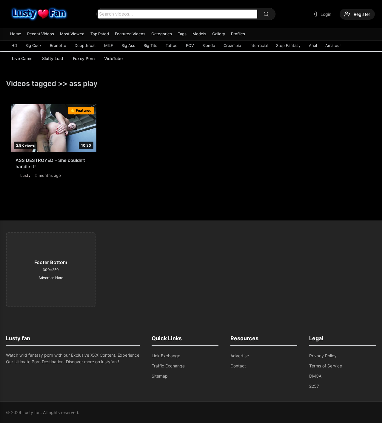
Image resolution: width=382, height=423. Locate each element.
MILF (108, 45)
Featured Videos (130, 33)
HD (14, 45)
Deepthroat (85, 45)
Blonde (208, 45)
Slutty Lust (52, 58)
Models (199, 33)
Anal (313, 45)
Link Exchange (166, 355)
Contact (238, 365)
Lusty (25, 175)
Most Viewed (72, 33)
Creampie (232, 45)
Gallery (218, 33)
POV (190, 45)
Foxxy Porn (84, 58)
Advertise (239, 355)
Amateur (333, 45)
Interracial (258, 45)
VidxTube (113, 58)
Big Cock (33, 45)
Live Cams (22, 58)
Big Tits (150, 45)
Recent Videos (40, 33)
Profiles (238, 33)
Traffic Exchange (168, 365)
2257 (314, 386)
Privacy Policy (323, 355)
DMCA (315, 375)
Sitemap (160, 375)
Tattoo (172, 45)
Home (15, 33)
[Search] (266, 14)
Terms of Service (325, 365)
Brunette (58, 45)
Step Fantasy (288, 45)
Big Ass (128, 45)
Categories (161, 33)
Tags (182, 33)
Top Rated (99, 33)
